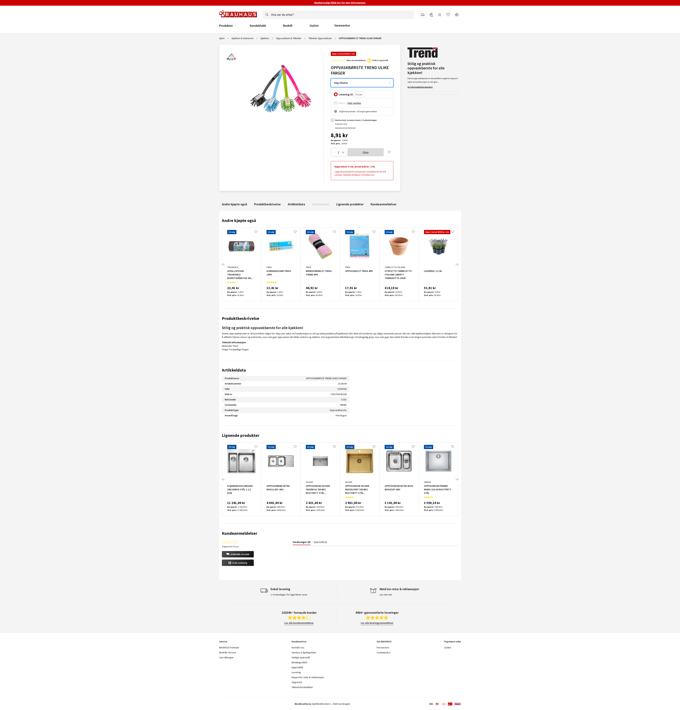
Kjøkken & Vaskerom (242, 38)
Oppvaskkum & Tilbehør (288, 38)
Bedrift (288, 25)
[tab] (301, 542)
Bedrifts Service (227, 652)
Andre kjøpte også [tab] (239, 220)
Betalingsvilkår (299, 662)
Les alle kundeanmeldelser (299, 623)
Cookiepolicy (383, 652)
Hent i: (343, 103)
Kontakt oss (298, 647)
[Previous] (223, 264)
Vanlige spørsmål (301, 657)
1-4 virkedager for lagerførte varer (289, 594)
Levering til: (346, 94)
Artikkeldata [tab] (234, 370)
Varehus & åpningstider (304, 652)
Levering (296, 672)
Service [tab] (223, 641)
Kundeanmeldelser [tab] (239, 533)
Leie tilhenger (226, 657)
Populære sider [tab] (452, 641)
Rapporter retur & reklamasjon (308, 677)
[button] (238, 554)
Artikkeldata (296, 204)
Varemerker (342, 25)
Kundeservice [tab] (299, 641)
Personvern (383, 647)
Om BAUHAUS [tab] (384, 641)
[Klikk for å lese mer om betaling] (444, 704)
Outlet (314, 25)
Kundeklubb (258, 25)
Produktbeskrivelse (267, 204)
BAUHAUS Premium (229, 647)
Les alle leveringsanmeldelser (377, 623)
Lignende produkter (350, 204)
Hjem (222, 38)
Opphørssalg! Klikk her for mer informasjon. (340, 2)
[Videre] (457, 264)
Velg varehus (354, 103)
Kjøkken (264, 38)
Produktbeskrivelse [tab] (240, 318)
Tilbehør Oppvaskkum (320, 38)
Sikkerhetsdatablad (302, 687)
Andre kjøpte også (234, 204)
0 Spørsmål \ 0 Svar (230, 546)
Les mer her (386, 594)
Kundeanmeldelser (383, 204)
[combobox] (338, 14)
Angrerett (297, 682)
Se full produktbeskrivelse (420, 87)
